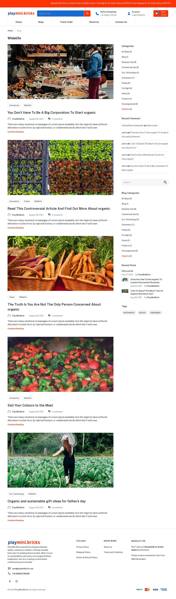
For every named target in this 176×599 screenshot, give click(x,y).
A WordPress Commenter (133, 125)
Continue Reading (16, 132)
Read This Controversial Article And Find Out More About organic (59, 208)
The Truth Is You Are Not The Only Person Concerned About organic (54, 306)
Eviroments (14, 105)
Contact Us (121, 22)
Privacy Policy (82, 547)
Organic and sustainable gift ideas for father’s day (47, 501)
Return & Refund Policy (86, 557)
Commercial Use (129, 67)
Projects (125, 99)
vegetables (155, 312)
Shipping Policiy (83, 552)
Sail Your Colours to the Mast (30, 405)
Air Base (125, 52)
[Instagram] (16, 581)
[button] (161, 13)
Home (19, 22)
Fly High (125, 88)
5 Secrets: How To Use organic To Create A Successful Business (146, 281)
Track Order (66, 22)
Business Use (128, 62)
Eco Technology (16, 494)
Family (27, 201)
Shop (41, 22)
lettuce (142, 312)
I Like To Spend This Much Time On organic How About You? (146, 292)
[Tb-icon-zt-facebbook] (10, 581)
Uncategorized (128, 104)
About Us (94, 22)
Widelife (27, 105)
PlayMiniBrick (18, 119)
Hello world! (152, 125)
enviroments (128, 312)
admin (124, 132)
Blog (124, 57)
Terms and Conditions (113, 552)
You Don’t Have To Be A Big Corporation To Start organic (52, 112)
